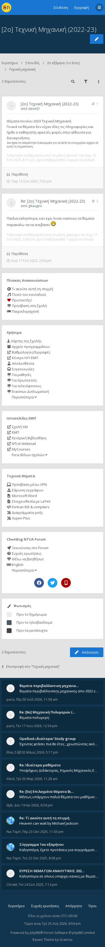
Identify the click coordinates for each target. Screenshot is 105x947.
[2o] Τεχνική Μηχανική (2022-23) (49, 29)
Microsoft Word (24, 495)
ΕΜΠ (15, 432)
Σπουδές (33, 63)
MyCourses (20, 449)
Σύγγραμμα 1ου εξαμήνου (41, 844)
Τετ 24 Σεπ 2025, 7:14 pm (38, 884)
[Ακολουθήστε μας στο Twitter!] (52, 583)
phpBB (35, 932)
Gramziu (66, 939)
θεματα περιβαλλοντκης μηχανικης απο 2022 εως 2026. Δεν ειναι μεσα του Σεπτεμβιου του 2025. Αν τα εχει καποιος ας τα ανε (59, 691)
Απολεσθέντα (22, 363)
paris (10, 699)
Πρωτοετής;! (21, 300)
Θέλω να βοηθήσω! (27, 559)
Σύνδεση (61, 7)
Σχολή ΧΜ (19, 426)
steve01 (34, 108)
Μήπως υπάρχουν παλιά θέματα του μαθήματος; (59, 796)
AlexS (10, 779)
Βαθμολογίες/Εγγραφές (30, 352)
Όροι (93, 906)
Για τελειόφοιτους (26, 385)
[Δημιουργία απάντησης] (96, 39)
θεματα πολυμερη (34, 717)
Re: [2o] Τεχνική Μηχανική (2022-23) (53, 201)
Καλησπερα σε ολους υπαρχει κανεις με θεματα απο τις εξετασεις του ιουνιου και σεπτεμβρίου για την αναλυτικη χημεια (59, 876)
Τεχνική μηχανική (22, 69)
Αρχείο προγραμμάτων (30, 346)
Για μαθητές (21, 374)
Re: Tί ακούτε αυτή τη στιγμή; (44, 818)
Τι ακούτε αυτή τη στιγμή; (32, 288)
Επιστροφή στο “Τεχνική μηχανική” (33, 666)
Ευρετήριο (10, 63)
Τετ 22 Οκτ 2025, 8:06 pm (41, 858)
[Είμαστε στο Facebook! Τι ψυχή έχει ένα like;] (39, 583)
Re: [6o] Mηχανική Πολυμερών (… (47, 712)
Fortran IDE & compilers (30, 506)
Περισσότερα (22, 397)
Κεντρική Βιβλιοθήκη (28, 438)
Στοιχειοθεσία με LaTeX (31, 501)
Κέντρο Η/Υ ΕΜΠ (24, 357)
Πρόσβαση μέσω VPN (29, 484)
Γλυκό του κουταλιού (28, 294)
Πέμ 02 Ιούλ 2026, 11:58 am (37, 699)
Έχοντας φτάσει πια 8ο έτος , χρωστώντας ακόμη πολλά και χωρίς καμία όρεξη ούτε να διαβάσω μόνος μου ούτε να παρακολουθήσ (59, 744)
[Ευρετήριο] (6, 7)
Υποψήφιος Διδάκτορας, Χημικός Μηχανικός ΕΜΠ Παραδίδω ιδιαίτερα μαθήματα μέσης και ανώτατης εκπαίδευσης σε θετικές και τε (59, 770)
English (17, 564)
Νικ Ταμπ (13, 831)
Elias (9, 752)
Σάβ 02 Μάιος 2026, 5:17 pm (36, 752)
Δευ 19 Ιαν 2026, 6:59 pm (33, 805)
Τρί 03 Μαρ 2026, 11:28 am (37, 779)
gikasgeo (35, 206)
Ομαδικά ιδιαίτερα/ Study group (47, 738)
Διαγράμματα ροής (27, 512)
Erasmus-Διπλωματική (30, 391)
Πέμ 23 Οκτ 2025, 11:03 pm (43, 831)
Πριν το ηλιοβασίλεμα (34, 622)
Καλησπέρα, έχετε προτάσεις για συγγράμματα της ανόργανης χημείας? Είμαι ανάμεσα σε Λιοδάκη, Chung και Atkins (59, 849)
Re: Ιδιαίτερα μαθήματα (40, 765)
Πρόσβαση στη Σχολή (29, 305)
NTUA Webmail (23, 443)
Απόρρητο (73, 906)
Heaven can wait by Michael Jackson (48, 823)
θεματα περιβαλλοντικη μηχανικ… (49, 685)
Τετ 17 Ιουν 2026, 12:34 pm (36, 726)
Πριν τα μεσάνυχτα (31, 630)
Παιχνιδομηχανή (25, 311)
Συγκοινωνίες (22, 369)
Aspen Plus (20, 518)
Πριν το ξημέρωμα (31, 614)
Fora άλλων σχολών (28, 454)
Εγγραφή (81, 7)
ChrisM (11, 884)
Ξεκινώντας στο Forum (29, 547)
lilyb (9, 805)
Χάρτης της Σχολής (25, 341)
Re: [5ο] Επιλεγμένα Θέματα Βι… (46, 791)
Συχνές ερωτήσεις (26, 553)
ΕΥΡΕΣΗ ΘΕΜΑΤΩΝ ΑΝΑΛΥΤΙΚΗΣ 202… (51, 870)
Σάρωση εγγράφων (27, 490)
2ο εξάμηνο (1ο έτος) (63, 63)
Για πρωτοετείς (24, 380)
